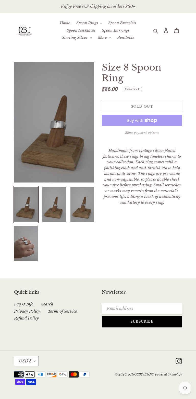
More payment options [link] (142, 132)
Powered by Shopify (168, 374)
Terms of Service (62, 311)
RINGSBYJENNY (141, 374)
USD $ (25, 360)
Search (47, 304)
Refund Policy (26, 318)
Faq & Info (23, 304)
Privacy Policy (27, 311)
